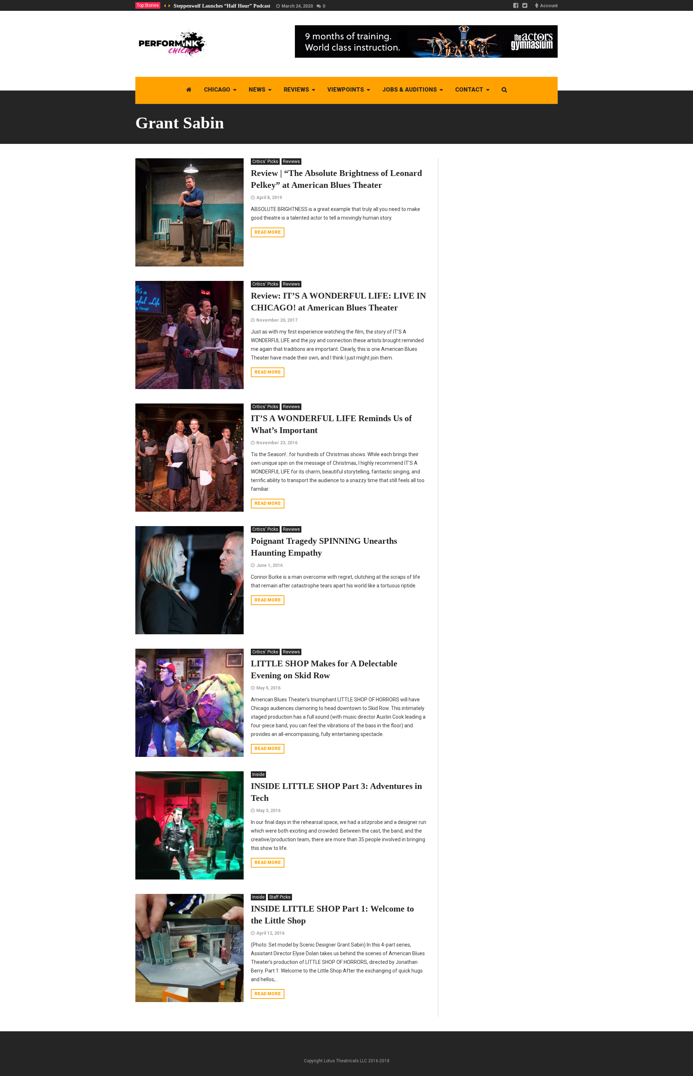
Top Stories (148, 5)
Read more (267, 232)
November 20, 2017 (276, 320)
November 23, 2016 (276, 442)
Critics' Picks (265, 161)
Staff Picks (280, 897)
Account (549, 5)
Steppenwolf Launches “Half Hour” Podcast (222, 6)
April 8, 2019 (269, 197)
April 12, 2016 (270, 933)
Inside (258, 774)
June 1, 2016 (269, 565)
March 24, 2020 (297, 6)
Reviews (291, 161)
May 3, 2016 (268, 810)
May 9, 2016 (268, 688)
